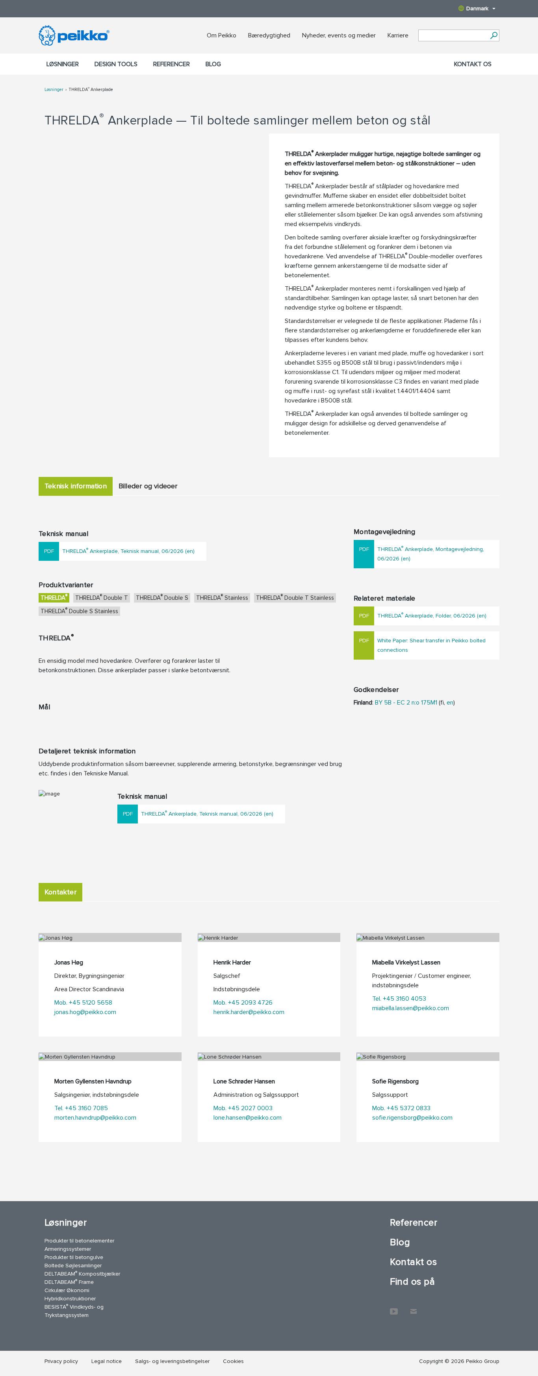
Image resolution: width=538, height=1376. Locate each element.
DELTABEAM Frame (69, 1281)
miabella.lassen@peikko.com (410, 1008)
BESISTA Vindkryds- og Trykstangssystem (74, 1311)
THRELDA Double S (162, 597)
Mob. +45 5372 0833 (401, 1108)
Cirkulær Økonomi (67, 1290)
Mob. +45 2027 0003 (243, 1108)
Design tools (116, 64)
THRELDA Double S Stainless (79, 611)
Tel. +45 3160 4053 (399, 999)
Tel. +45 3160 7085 (81, 1108)
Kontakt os (473, 64)
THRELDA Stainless (222, 597)
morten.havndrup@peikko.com (95, 1118)
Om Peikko (221, 35)
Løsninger (62, 64)
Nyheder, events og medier (339, 35)
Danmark (477, 8)
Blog (213, 64)
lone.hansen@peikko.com (247, 1118)
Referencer (171, 64)
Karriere (398, 35)
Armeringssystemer (68, 1249)
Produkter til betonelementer (79, 1240)
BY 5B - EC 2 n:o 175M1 (406, 703)
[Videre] (494, 35)
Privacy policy (61, 1361)
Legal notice (106, 1361)
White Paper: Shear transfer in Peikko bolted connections (431, 645)
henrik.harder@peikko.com (248, 1012)
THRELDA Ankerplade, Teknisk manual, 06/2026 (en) (128, 550)
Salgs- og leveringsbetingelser (172, 1361)
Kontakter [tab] (60, 892)
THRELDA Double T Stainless (295, 597)
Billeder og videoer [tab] (148, 486)
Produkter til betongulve (74, 1257)
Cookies (233, 1361)
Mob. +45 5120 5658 (83, 1003)
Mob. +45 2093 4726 (243, 1003)
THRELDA (54, 597)
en (450, 703)
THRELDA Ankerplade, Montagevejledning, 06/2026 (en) (430, 553)
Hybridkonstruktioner (70, 1298)
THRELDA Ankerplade (91, 89)
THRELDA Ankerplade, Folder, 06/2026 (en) (431, 615)
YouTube (394, 1307)
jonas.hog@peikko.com (85, 1012)
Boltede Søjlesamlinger (73, 1265)
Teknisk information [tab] (76, 486)
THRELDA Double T (101, 597)
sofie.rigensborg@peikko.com (412, 1118)
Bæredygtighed (269, 35)
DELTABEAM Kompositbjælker (82, 1273)
